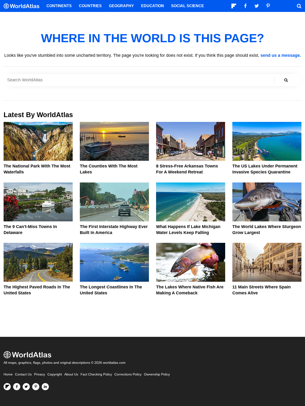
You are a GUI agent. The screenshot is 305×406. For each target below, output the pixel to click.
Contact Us (23, 374)
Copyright (54, 374)
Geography (121, 6)
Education (152, 6)
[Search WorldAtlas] (286, 80)
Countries (90, 6)
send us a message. (280, 55)
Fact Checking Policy (96, 374)
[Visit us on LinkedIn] (45, 386)
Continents (59, 6)
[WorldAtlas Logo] (23, 6)
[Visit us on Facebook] (16, 386)
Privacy (39, 374)
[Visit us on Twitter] (26, 386)
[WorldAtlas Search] (299, 6)
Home (8, 374)
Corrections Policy (128, 374)
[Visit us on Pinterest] (35, 386)
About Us (71, 374)
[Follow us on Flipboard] (7, 386)
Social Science (187, 6)
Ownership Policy (157, 374)
